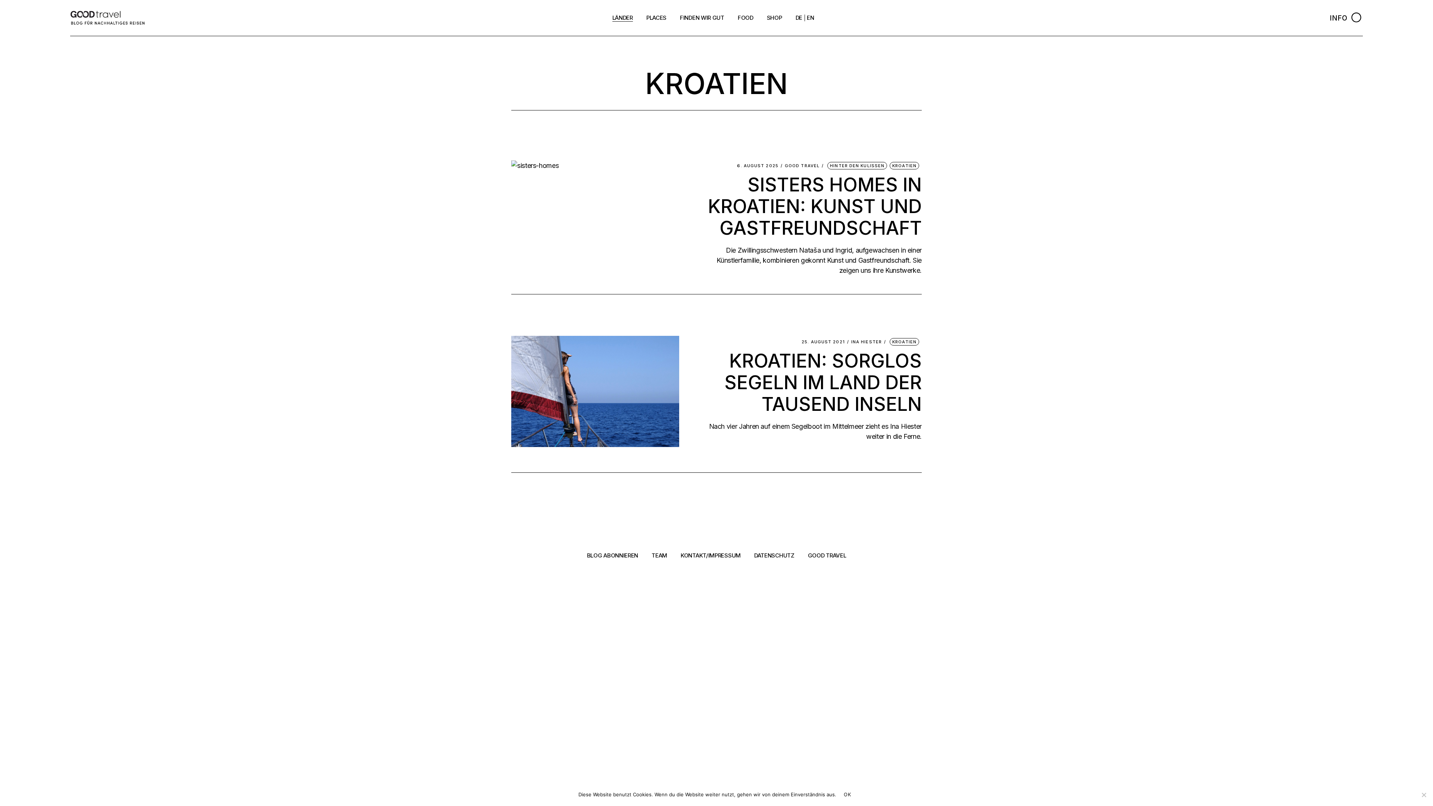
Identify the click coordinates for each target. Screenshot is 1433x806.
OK (847, 794)
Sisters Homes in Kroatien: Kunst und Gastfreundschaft (815, 206)
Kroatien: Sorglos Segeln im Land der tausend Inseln (823, 382)
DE (799, 17)
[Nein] (1423, 795)
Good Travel (802, 166)
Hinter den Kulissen (857, 165)
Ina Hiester (866, 342)
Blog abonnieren (613, 555)
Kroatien (904, 165)
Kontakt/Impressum (711, 555)
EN (810, 17)
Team (659, 555)
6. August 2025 (757, 166)
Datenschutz (774, 555)
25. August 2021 (823, 342)
